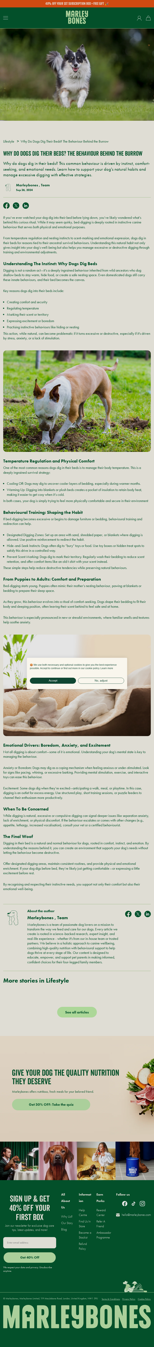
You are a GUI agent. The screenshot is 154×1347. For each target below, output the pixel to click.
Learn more (106, 668)
